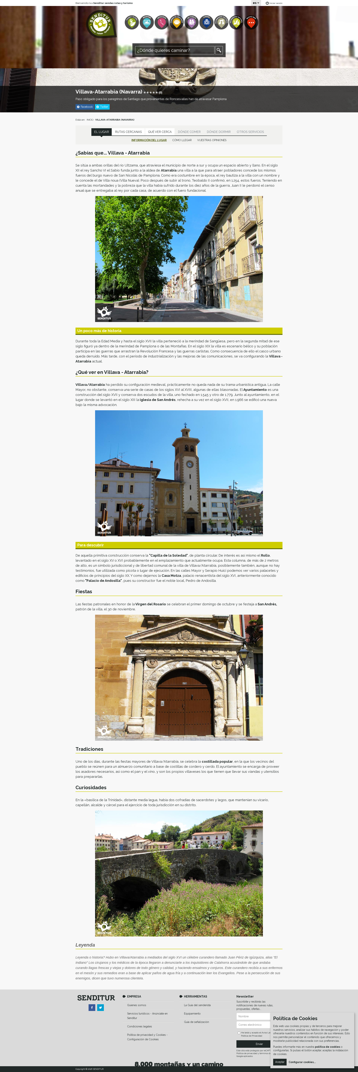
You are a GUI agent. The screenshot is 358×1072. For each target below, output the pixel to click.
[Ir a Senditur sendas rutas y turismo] (101, 24)
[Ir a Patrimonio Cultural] (221, 22)
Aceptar (280, 1061)
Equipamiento (192, 1013)
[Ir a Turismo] (206, 22)
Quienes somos (136, 1005)
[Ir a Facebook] (92, 1007)
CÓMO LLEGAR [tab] (182, 140)
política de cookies (327, 1046)
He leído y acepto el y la (259, 1034)
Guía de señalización (196, 1021)
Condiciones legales (139, 1026)
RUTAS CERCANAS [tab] (128, 132)
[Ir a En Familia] (191, 22)
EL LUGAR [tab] (101, 132)
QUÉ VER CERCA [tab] (160, 132)
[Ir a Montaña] (147, 22)
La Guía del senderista (197, 1005)
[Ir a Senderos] (162, 22)
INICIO (90, 119)
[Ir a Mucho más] (251, 22)
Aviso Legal (267, 1032)
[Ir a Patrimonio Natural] (236, 22)
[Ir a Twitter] (100, 1007)
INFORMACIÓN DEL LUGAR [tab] (149, 140)
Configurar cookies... (302, 1062)
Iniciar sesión (275, 3)
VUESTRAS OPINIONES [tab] (212, 140)
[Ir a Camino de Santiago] (176, 22)
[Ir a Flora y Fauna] (132, 22)
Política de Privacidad (251, 1035)
